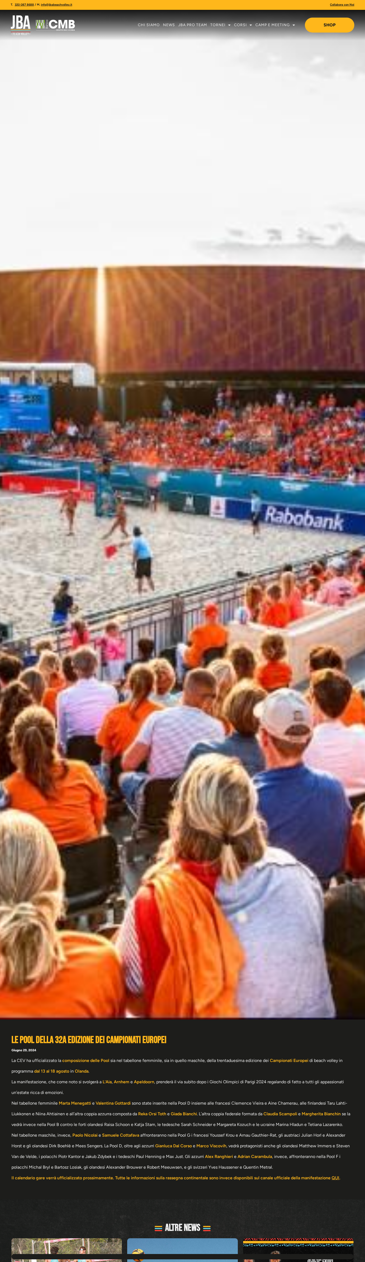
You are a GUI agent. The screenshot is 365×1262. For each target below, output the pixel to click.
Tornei (218, 25)
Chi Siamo (149, 25)
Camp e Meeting (272, 25)
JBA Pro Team (192, 25)
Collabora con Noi (342, 4)
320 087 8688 (24, 4)
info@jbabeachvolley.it (56, 4)
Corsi (240, 25)
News (169, 25)
